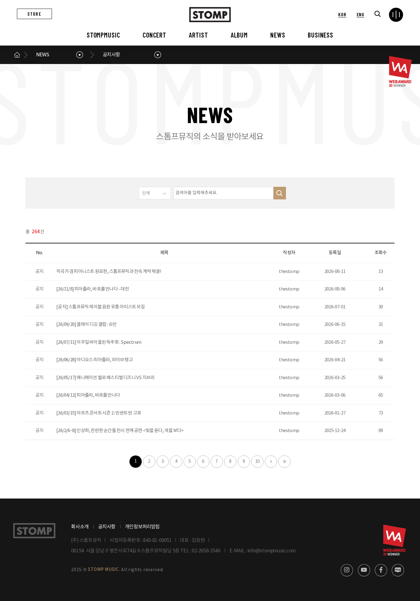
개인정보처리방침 (142, 527)
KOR (342, 14)
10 (257, 461)
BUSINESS (320, 35)
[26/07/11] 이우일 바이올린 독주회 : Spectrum (98, 342)
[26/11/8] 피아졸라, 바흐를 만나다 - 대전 (92, 289)
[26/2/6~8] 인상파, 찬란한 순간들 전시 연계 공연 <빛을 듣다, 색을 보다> (120, 430)
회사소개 (80, 527)
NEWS (277, 35)
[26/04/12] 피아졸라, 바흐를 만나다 (88, 395)
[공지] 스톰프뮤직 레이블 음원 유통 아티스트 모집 (100, 307)
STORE (34, 14)
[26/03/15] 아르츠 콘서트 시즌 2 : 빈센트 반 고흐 (98, 413)
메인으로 (17, 55)
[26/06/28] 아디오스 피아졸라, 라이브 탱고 (94, 360)
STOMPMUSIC (103, 35)
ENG (360, 14)
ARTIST (198, 35)
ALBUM (239, 35)
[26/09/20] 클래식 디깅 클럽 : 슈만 (86, 324)
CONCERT (154, 35)
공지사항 (111, 55)
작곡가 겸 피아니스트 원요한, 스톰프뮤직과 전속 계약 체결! (108, 271)
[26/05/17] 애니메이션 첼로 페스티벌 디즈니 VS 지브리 (105, 377)
